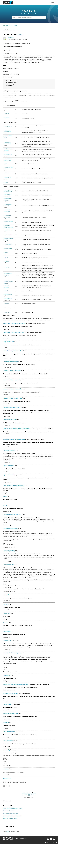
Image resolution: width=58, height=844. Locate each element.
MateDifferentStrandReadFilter (10, 813)
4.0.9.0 (15, 25)
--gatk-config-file (8, 235)
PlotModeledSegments (9, 811)
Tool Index (9, 25)
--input (5, 108)
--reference (6, 117)
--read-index (7, 267)
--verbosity (6, 303)
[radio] (25, 795)
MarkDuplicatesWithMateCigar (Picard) (12, 808)
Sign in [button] (52, 2)
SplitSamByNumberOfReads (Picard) (12, 816)
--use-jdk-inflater (8, 298)
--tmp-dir (6, 290)
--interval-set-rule (8, 248)
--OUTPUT (6, 114)
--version (6, 182)
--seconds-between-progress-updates (8, 281)
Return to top (7, 778)
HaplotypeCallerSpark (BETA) (10, 818)
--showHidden (7, 312)
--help (5, 163)
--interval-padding (8, 244)
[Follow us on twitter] (48, 839)
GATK (4, 25)
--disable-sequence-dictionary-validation (9, 150)
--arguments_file (8, 126)
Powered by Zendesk (52, 842)
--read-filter (6, 261)
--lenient (6, 252)
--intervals (6, 173)
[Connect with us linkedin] (54, 839)
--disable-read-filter (8, 221)
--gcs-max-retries (8, 154)
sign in (7, 831)
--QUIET (6, 257)
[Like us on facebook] (51, 839)
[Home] (8, 2)
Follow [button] (20, 34)
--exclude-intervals (8, 230)
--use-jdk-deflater (8, 294)
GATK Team (11, 37)
